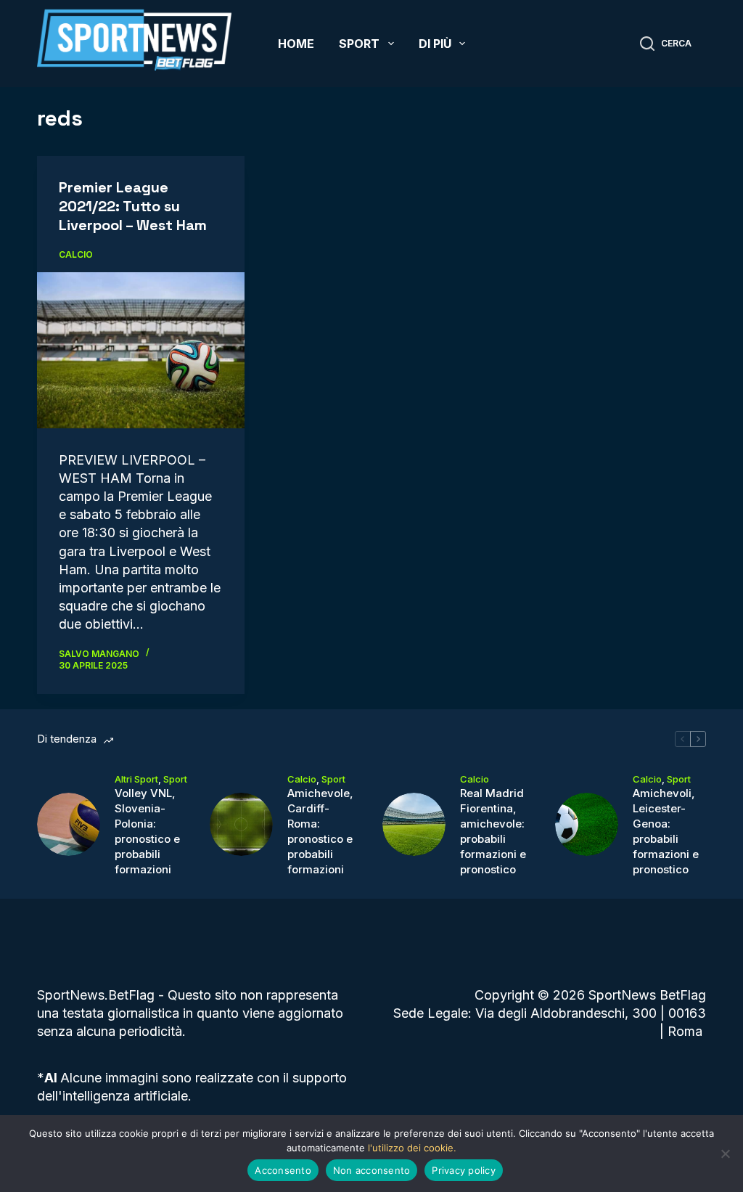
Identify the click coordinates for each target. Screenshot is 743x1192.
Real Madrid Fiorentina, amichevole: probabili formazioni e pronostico (493, 831)
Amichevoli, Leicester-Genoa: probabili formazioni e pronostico (666, 831)
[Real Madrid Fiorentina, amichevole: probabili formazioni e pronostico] (414, 824)
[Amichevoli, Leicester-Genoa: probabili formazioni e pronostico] (586, 824)
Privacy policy (464, 1170)
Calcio (76, 254)
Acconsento (283, 1170)
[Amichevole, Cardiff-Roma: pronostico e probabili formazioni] (241, 824)
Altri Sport (136, 779)
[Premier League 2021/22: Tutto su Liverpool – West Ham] (141, 350)
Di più (435, 43)
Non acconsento (372, 1170)
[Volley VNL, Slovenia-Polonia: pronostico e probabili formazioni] (68, 824)
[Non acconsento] (725, 1153)
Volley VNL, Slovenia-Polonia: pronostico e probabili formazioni (147, 831)
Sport (359, 43)
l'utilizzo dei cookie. (412, 1148)
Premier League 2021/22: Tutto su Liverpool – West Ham (133, 206)
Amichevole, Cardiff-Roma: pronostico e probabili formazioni (320, 831)
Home (296, 43)
